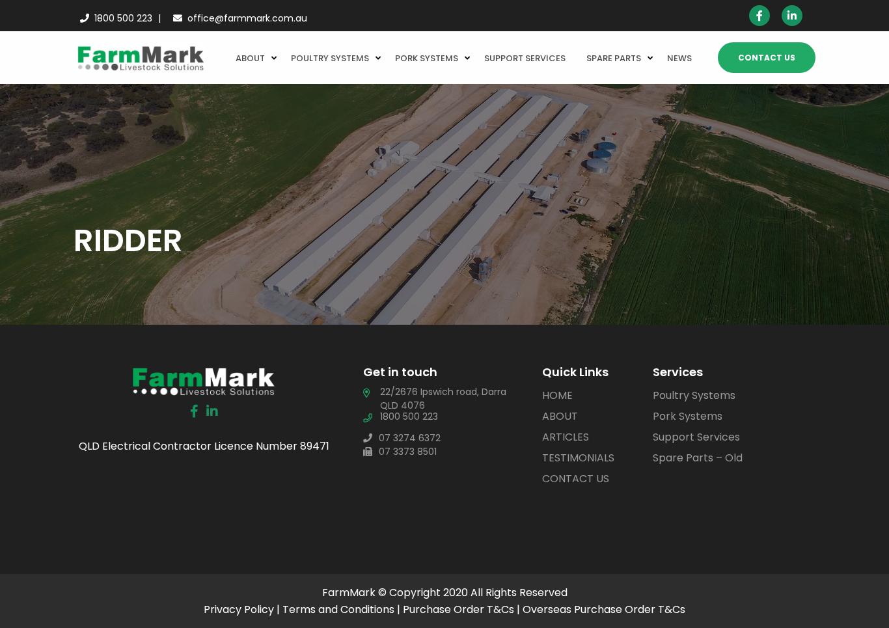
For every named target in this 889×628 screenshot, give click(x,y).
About (250, 58)
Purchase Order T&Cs (458, 609)
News (679, 58)
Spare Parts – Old (698, 457)
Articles (565, 437)
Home (557, 395)
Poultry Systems (330, 58)
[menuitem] (252, 57)
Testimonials (578, 457)
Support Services (525, 58)
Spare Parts (613, 58)
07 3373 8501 (408, 451)
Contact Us (766, 57)
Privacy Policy (239, 609)
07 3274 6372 (410, 437)
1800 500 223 (123, 18)
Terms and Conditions (338, 609)
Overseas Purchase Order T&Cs (604, 609)
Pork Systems (426, 58)
